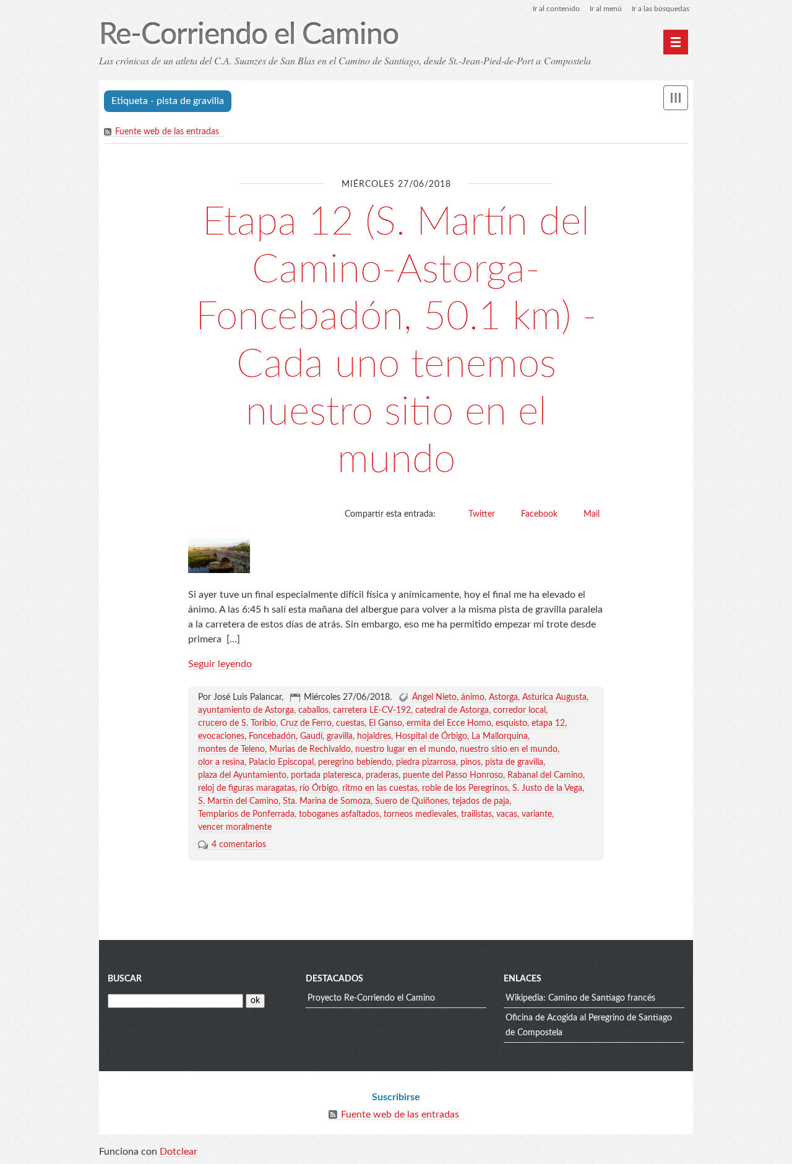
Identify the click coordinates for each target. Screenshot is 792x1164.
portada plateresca (326, 775)
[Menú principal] (675, 42)
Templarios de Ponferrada (246, 814)
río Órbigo (318, 788)
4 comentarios (239, 844)
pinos (470, 762)
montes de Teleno (231, 749)
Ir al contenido (556, 8)
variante (537, 814)
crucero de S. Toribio (237, 723)
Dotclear (178, 1152)
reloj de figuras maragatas (246, 788)
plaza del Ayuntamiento (242, 775)
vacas (506, 814)
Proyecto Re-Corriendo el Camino (371, 998)
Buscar (125, 979)
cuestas (350, 723)
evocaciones (221, 736)
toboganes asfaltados (339, 814)
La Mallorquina (499, 736)
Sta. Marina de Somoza (327, 801)
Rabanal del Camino (545, 775)
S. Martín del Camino (238, 801)
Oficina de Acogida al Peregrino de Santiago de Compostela (589, 1025)
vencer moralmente (235, 827)
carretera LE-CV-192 (372, 710)
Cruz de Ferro (306, 723)
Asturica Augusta (554, 697)
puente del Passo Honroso (453, 775)
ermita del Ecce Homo (449, 723)
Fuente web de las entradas (167, 131)
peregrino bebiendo (355, 762)
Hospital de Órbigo (431, 736)
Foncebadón (272, 736)
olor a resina (221, 762)
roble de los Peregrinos (465, 788)
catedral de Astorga (452, 710)
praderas (382, 775)
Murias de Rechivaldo (310, 749)
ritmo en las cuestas (380, 788)
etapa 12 (548, 723)
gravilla (340, 736)
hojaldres (374, 736)
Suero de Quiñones (411, 801)
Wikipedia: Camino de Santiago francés (580, 998)
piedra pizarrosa (426, 762)
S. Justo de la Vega (547, 788)
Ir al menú (606, 8)
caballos (313, 710)
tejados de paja (480, 801)
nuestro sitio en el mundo (508, 749)
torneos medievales (420, 814)
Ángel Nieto (434, 697)
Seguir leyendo (220, 664)
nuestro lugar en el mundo (405, 749)
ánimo (472, 697)
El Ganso (385, 723)
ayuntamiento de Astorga (246, 710)
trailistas (476, 814)
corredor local (519, 710)
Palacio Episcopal (281, 762)
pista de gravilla (514, 762)
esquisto (511, 723)
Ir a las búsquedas (660, 8)
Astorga (503, 697)
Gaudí (311, 736)
